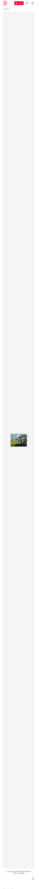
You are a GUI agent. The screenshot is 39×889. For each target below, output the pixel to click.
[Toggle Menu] (32, 3)
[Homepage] (5, 3)
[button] (32, 878)
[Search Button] (27, 3)
